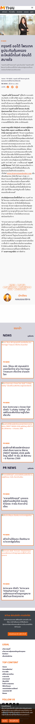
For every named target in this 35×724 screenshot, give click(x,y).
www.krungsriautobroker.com (19, 173)
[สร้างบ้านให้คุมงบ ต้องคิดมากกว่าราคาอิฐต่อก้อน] (17, 523)
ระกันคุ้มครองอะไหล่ (20, 289)
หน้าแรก (4, 12)
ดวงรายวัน (5, 676)
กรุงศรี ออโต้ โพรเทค (25, 287)
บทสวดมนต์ (6, 679)
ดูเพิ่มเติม (31, 336)
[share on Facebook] (8, 87)
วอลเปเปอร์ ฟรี (7, 691)
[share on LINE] (17, 87)
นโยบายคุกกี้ (6, 649)
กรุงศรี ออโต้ (21, 285)
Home (3, 79)
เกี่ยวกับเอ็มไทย (7, 656)
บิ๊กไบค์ (10, 289)
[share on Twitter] (12, 87)
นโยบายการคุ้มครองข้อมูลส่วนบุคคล (13, 651)
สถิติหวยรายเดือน (8, 674)
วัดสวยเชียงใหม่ (7, 669)
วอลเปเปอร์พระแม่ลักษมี (10, 688)
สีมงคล (4, 693)
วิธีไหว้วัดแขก (6, 686)
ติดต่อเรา (5, 654)
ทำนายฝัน (12, 12)
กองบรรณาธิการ (22, 299)
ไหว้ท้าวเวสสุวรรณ (8, 684)
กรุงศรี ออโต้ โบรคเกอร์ (10, 287)
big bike (12, 285)
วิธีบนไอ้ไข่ (5, 681)
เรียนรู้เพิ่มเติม (14, 721)
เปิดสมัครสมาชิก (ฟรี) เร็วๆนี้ (17, 634)
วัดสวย (4, 667)
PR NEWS (3, 41)
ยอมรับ (5, 721)
